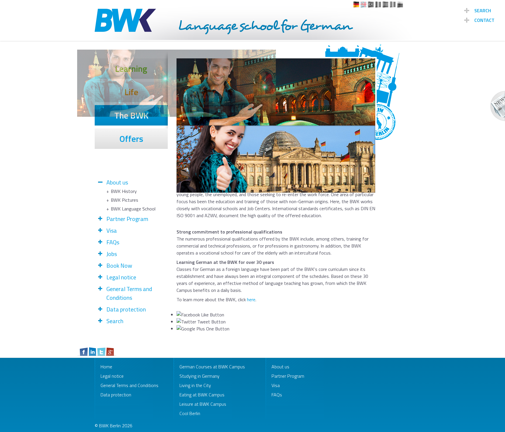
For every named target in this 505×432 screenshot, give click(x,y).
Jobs (111, 254)
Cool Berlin (189, 413)
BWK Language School (133, 208)
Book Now (119, 265)
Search (114, 321)
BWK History (124, 191)
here (251, 299)
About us (117, 182)
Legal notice (121, 277)
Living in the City (195, 385)
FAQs (112, 242)
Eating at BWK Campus (201, 394)
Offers (131, 138)
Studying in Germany (199, 375)
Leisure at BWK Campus (202, 403)
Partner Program (127, 219)
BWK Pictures (124, 199)
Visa (111, 230)
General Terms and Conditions (129, 293)
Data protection (126, 309)
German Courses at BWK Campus (212, 366)
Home (106, 366)
